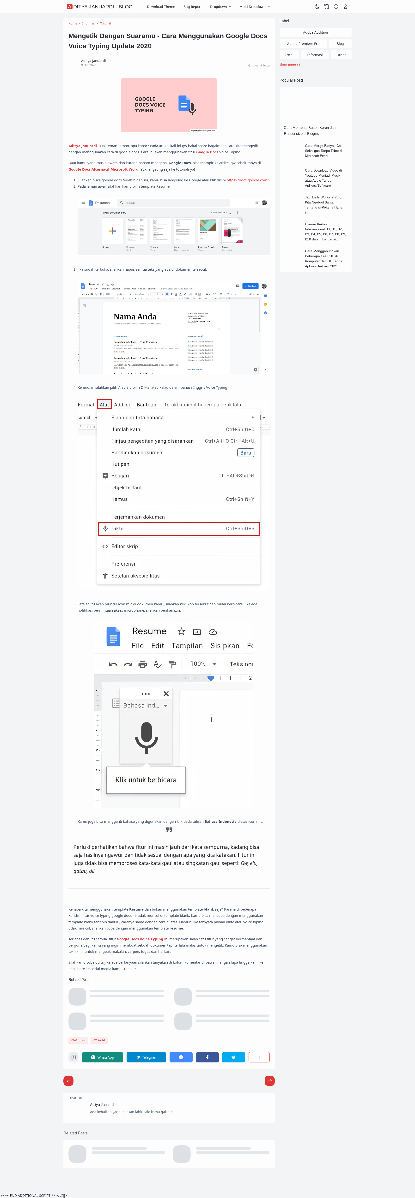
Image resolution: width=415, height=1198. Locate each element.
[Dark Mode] (317, 6)
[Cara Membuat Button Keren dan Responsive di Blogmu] (316, 121)
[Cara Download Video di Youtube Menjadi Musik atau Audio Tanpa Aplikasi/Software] (293, 184)
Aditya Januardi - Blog (100, 6)
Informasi (79, 1040)
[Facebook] (207, 1057)
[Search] (336, 6)
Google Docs (207, 151)
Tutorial (100, 1040)
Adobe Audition (315, 32)
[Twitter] (233, 1057)
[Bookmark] (73, 1058)
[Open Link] (345, 6)
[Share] (259, 1057)
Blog (340, 43)
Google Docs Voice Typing (140, 938)
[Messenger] (181, 1057)
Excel (289, 55)
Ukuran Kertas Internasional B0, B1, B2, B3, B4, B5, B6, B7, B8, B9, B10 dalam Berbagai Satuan (325, 234)
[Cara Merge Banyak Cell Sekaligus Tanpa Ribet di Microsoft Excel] (293, 160)
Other (341, 55)
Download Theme (161, 6)
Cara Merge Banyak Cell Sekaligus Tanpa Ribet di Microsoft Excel (323, 151)
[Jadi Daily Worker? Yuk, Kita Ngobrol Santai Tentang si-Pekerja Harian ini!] (293, 211)
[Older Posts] (68, 1081)
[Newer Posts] (270, 1081)
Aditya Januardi (82, 145)
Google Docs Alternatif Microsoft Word (103, 169)
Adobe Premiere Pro (303, 43)
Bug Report (192, 6)
